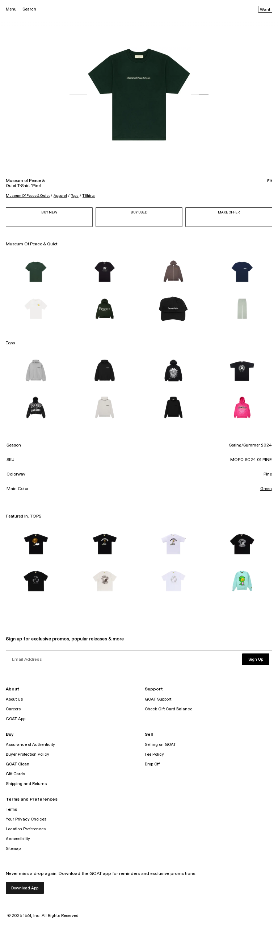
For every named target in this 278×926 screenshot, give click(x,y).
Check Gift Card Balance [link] (168, 709)
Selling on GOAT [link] (160, 745)
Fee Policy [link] (154, 754)
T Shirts (89, 196)
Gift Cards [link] (15, 774)
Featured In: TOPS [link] (23, 516)
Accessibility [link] (18, 839)
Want (265, 10)
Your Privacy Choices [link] (26, 819)
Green (266, 489)
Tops (75, 196)
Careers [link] (13, 709)
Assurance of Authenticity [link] (30, 745)
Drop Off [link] (152, 764)
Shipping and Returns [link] (26, 784)
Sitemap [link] (13, 849)
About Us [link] (14, 699)
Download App (24, 888)
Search (29, 9)
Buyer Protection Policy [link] (27, 754)
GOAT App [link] (15, 719)
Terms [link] (11, 809)
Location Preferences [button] (26, 829)
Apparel (60, 196)
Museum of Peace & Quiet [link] (32, 244)
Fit (269, 181)
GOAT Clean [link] (17, 764)
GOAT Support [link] (158, 699)
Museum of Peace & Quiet (28, 196)
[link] (36, 272)
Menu (11, 9)
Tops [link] (10, 343)
